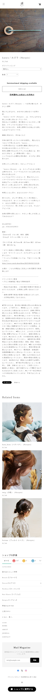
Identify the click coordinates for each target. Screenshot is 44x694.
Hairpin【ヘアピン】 (10, 600)
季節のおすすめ (8, 606)
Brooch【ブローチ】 (9, 578)
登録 (34, 660)
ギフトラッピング (9, 66)
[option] (22, 30)
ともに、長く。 (8, 617)
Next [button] (41, 30)
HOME (4, 626)
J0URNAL (6, 633)
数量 (4, 74)
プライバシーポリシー (14, 677)
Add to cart (22, 89)
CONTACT (6, 637)
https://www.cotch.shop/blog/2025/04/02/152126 (20, 263)
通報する (17, 382)
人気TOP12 (6, 611)
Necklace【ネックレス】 (11, 589)
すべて (6, 561)
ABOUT (5, 630)
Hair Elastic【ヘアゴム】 (11, 594)
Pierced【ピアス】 (9, 583)
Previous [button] (2, 30)
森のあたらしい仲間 (9, 572)
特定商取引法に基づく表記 (28, 677)
